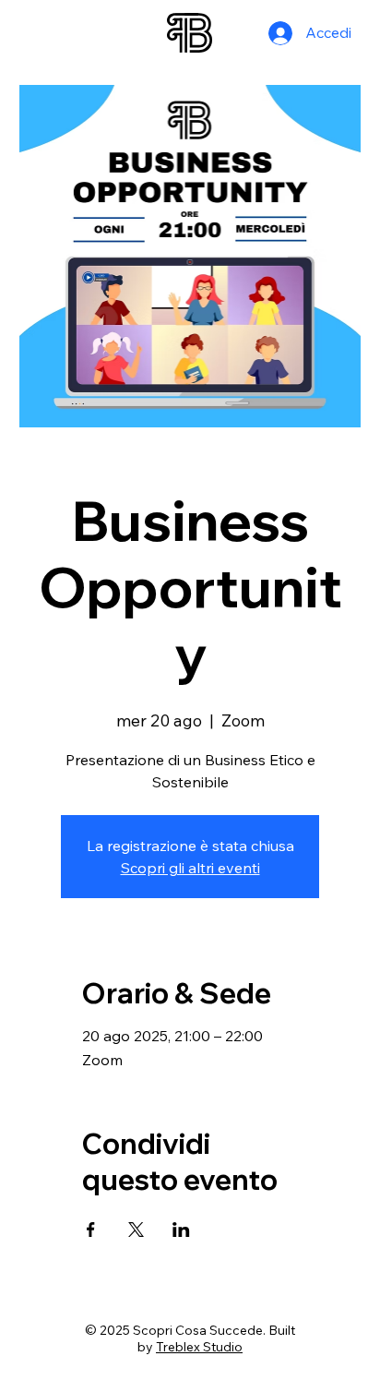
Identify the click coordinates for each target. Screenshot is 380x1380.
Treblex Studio (199, 1346)
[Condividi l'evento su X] (136, 1229)
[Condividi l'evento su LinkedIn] (181, 1229)
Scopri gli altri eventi (190, 867)
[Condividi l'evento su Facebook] (91, 1229)
